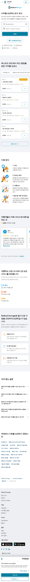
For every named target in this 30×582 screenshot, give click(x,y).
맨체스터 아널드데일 (22, 445)
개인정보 (3, 533)
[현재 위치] (26, 24)
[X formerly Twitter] (3, 549)
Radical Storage (5, 478)
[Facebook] (1, 549)
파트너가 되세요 (5, 500)
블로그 (3, 523)
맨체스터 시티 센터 (14, 457)
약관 (2, 530)
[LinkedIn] (9, 549)
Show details (23, 570)
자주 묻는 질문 (5, 510)
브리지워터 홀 (23, 451)
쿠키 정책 (3, 535)
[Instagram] (6, 549)
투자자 (3, 498)
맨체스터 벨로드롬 (5, 467)
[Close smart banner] (2, 2)
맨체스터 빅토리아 (14, 448)
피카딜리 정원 (4, 445)
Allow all (15, 575)
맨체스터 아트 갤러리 (6, 461)
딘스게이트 (12, 445)
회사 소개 (3, 495)
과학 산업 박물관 (15, 464)
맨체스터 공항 (16, 461)
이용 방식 (3, 508)
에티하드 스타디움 (5, 451)
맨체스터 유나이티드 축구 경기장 (17, 442)
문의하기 (3, 513)
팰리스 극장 (15, 451)
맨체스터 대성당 (5, 454)
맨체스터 (4, 481)
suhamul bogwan (17, 478)
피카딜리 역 (4, 442)
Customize (14, 579)
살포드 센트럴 (4, 457)
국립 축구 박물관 (5, 464)
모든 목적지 (4, 520)
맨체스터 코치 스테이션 (16, 454)
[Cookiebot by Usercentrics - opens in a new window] (22, 559)
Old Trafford (4, 448)
